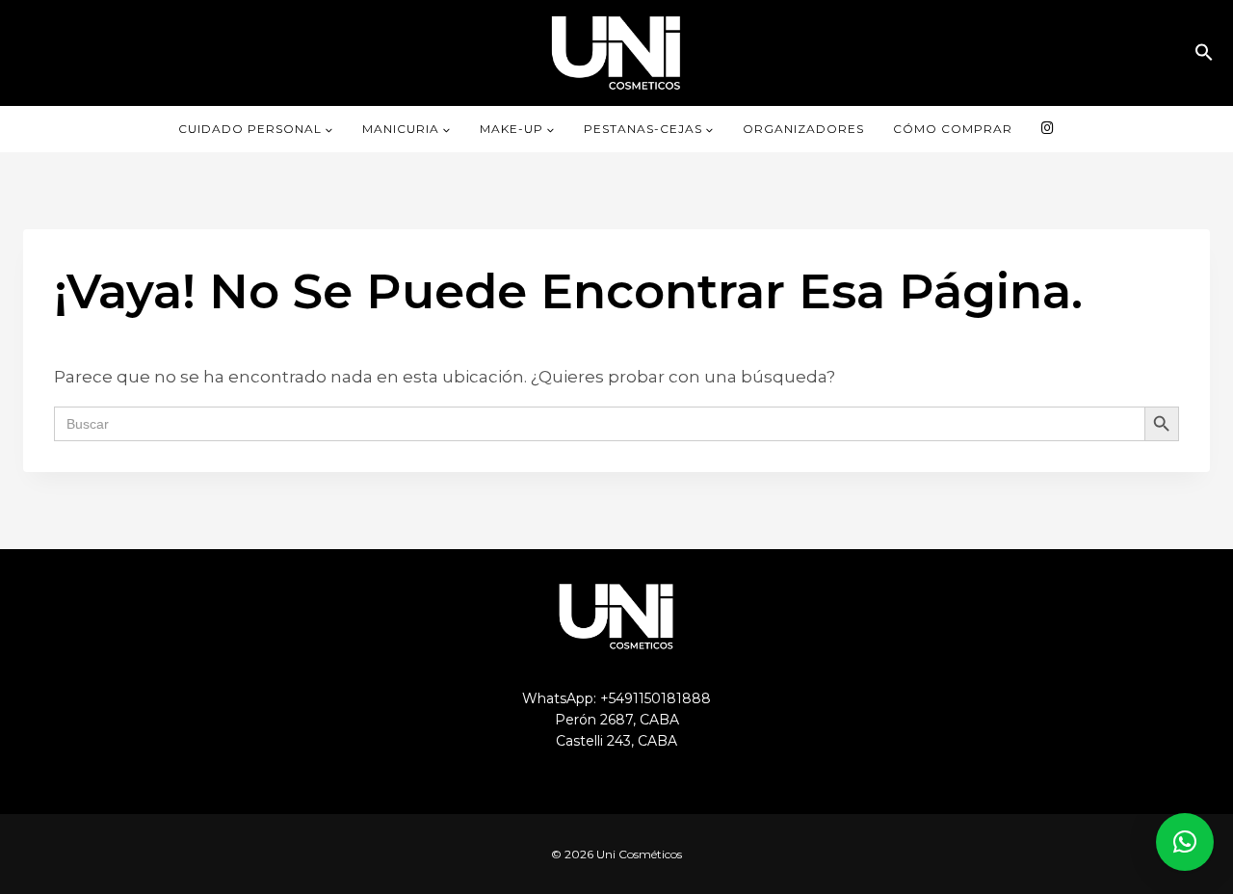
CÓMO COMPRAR (952, 128)
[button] (1204, 52)
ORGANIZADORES (803, 128)
